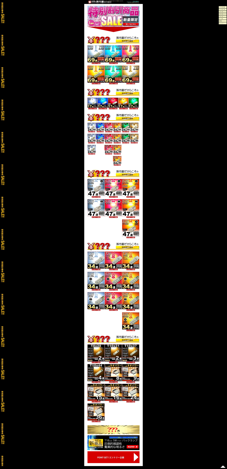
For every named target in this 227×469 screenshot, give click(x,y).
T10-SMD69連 (222, 7)
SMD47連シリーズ (223, 16)
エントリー (221, 23)
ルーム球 (221, 18)
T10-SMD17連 (222, 9)
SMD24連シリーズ (223, 11)
